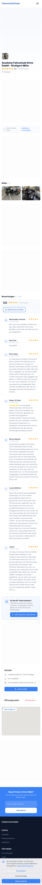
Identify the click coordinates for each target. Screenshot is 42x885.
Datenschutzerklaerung (25, 866)
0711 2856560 (13, 679)
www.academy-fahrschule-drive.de (21, 682)
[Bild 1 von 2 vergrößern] (11, 193)
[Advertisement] (21, 30)
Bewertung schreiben (16, 309)
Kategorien (5, 842)
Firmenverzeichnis (8, 838)
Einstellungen (21, 871)
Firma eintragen (7, 853)
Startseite (5, 834)
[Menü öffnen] (38, 3)
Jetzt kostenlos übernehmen (25, 614)
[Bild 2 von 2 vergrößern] (31, 193)
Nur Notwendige (21, 876)
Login (4, 857)
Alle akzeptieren (21, 881)
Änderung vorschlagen (26, 129)
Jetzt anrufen (22, 689)
